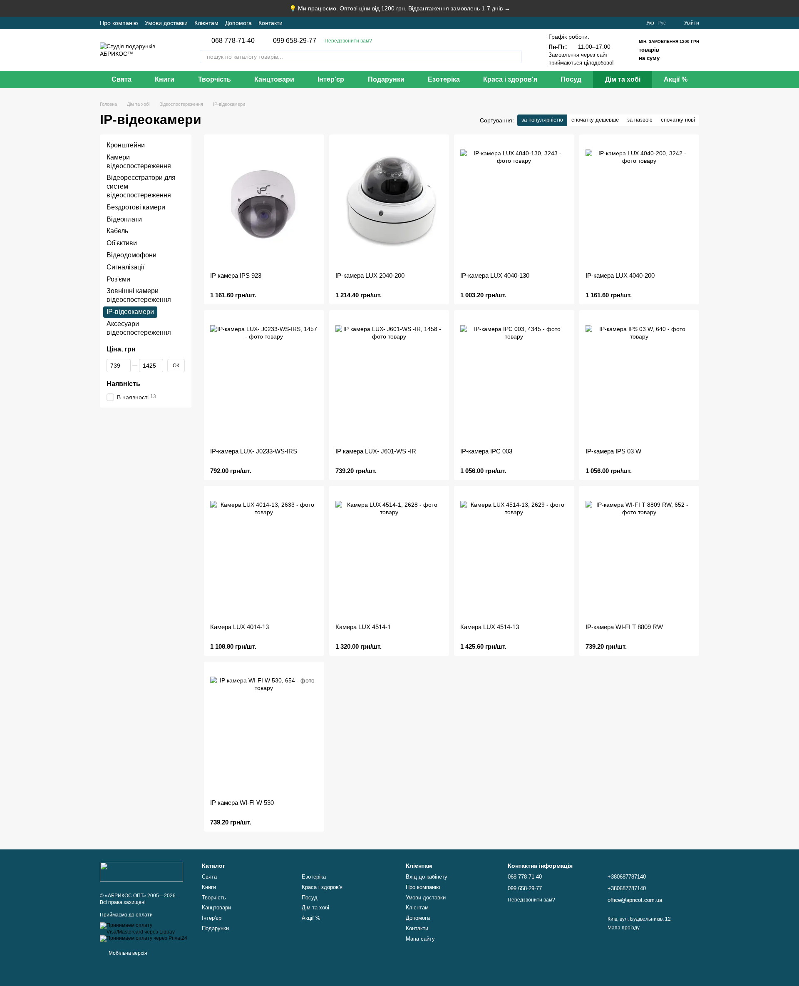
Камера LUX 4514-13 (489, 626)
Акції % (675, 79)
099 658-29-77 (294, 40)
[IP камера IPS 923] (264, 203)
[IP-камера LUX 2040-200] (389, 203)
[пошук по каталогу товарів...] (515, 56)
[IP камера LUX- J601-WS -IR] (389, 378)
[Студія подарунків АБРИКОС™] (141, 871)
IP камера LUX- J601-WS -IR (375, 451)
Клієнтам (206, 23)
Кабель (117, 231)
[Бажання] (634, 23)
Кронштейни (126, 145)
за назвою (640, 120)
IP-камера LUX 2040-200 (369, 275)
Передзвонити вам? (348, 41)
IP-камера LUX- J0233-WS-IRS (253, 451)
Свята (122, 79)
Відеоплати (124, 219)
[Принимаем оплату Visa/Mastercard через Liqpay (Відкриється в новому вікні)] (144, 928)
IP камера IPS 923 (235, 275)
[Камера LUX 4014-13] (264, 554)
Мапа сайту (420, 939)
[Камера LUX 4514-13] (514, 554)
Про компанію (119, 23)
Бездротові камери (136, 207)
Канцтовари (274, 79)
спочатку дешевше (595, 120)
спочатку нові (678, 120)
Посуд (571, 79)
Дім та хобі (622, 79)
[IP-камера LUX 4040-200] (639, 203)
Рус (662, 22)
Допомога (238, 23)
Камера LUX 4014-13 (239, 626)
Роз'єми (118, 279)
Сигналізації (125, 267)
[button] (792, 8)
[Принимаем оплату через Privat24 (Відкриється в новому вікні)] (143, 938)
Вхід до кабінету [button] (426, 877)
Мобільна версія (127, 953)
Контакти (270, 23)
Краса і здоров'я (510, 79)
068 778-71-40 (233, 40)
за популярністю (542, 120)
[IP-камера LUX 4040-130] (514, 203)
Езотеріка (444, 79)
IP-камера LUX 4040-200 (620, 275)
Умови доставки (166, 23)
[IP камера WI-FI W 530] (264, 730)
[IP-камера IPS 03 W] (639, 378)
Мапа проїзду (624, 928)
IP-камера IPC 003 (486, 451)
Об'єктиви (122, 242)
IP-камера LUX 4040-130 (494, 275)
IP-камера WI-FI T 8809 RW (624, 626)
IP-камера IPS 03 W (613, 451)
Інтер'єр (331, 79)
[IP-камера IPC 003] (514, 378)
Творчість (214, 79)
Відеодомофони (131, 255)
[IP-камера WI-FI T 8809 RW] (639, 554)
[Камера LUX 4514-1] (389, 554)
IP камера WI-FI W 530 (242, 802)
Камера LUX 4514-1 (363, 626)
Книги (164, 79)
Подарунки (386, 79)
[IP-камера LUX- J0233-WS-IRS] (264, 378)
